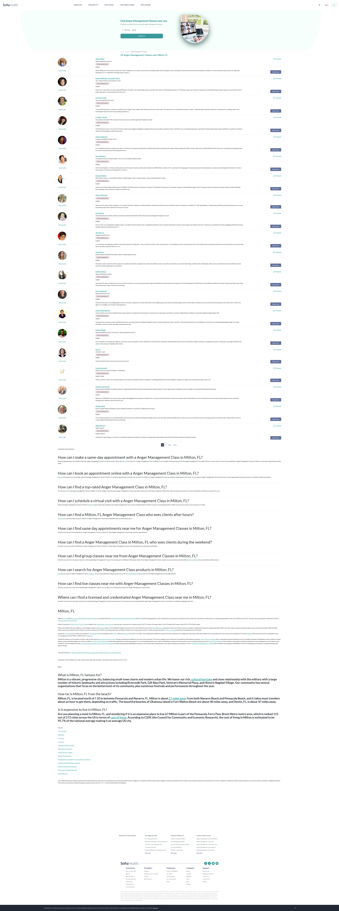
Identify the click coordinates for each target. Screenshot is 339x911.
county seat (75, 618)
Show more (148, 853)
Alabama (89, 636)
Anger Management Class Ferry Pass (207, 844)
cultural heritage (201, 679)
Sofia (126, 461)
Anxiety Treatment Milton (178, 839)
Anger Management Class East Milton (207, 839)
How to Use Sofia (131, 871)
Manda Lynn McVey (103, 387)
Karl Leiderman (101, 291)
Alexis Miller (100, 59)
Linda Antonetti (101, 368)
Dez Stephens (101, 156)
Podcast (188, 884)
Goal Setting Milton (176, 847)
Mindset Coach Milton (177, 850)
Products (93, 5)
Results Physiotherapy (215, 641)
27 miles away (177, 698)
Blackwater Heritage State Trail (100, 652)
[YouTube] (213, 863)
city (65, 618)
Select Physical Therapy (208, 639)
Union (115, 633)
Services (78, 5)
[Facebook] (209, 863)
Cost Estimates (130, 887)
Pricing (146, 876)
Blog (187, 881)
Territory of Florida (170, 630)
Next (169, 445)
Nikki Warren (100, 426)
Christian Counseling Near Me (153, 844)
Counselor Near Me (150, 847)
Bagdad (249, 633)
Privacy (205, 881)
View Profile (62, 70)
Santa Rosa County (86, 618)
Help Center (206, 871)
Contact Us (206, 876)
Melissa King (100, 406)
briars (153, 628)
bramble (160, 628)
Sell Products (148, 879)
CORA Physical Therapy (99, 641)
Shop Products (130, 876)
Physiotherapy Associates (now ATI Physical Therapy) (97, 643)
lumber (102, 628)
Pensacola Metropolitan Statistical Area (123, 618)
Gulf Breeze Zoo (116, 652)
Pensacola (126, 633)
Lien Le (98, 350)
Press (188, 879)
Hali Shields (100, 213)
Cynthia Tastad (101, 117)
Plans (168, 881)
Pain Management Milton (178, 841)
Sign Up (128, 874)
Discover (109, 5)
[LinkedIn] (216, 863)
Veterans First (130, 884)
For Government (171, 879)
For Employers (127, 5)
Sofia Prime (191, 560)
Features (146, 871)
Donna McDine (101, 176)
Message (278, 59)
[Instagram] (205, 863)
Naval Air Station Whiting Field (67, 620)
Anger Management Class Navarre (206, 847)
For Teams (169, 874)
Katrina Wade (101, 330)
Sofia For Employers (172, 871)
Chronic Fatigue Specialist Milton (180, 844)
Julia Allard (100, 252)
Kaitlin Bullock (101, 272)
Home (122, 51)
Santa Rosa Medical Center (107, 639)
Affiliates (188, 876)
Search (141, 36)
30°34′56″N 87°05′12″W (77, 624)
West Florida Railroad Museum (81, 652)
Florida (94, 618)
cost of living (118, 717)
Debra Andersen (102, 137)
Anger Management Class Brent (205, 850)
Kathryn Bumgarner (103, 311)
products (91, 573)
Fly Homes (61, 738)
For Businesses (171, 876)
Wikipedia (61, 735)
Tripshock (61, 742)
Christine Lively (101, 98)
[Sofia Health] (10, 5)
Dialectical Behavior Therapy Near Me (155, 850)
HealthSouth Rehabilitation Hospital (202, 643)
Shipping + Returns (208, 874)
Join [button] (334, 5)
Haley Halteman (101, 195)
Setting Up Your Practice (151, 874)
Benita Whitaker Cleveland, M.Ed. (108, 78)
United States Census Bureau (104, 624)
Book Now (275, 72)
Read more (155, 908)
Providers (146, 5)
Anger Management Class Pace (205, 841)
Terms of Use (206, 879)
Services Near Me (131, 879)
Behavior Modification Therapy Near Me (156, 841)
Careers (188, 874)
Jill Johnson (100, 233)
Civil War (67, 633)
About (188, 871)
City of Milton (62, 731)
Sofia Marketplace (131, 573)
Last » (175, 445)
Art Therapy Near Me (151, 839)
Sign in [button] (327, 5)
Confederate (93, 633)
